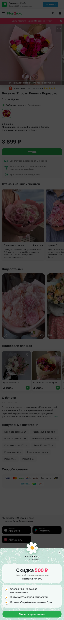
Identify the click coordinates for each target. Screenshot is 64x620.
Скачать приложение (32, 614)
